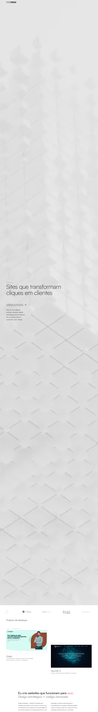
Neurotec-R (56, 670)
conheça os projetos (14, 304)
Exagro (9, 656)
